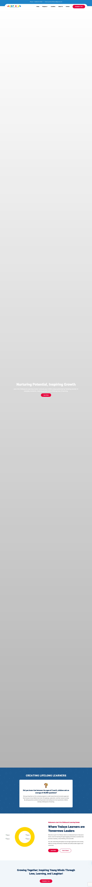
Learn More (46, 395)
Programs (44, 6)
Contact (67, 6)
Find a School (65, 850)
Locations (53, 6)
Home (37, 6)
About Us (60, 6)
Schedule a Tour (79, 6)
